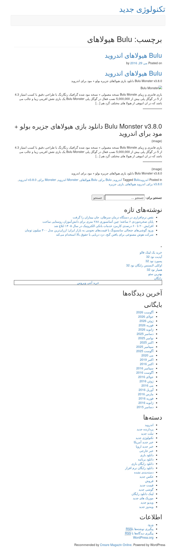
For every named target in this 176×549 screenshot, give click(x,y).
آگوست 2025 (144, 351)
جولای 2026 (145, 316)
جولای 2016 (145, 377)
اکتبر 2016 (146, 364)
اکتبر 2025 (146, 342)
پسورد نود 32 (154, 261)
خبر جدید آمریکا (143, 442)
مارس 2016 (145, 394)
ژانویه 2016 (145, 402)
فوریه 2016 (146, 398)
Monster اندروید (68, 179)
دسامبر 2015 (145, 407)
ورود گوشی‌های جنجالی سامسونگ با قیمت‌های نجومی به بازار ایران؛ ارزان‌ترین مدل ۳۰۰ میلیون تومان (89, 230)
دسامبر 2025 (145, 333)
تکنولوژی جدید (142, 8)
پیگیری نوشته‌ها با (139, 529)
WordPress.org (143, 537)
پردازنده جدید (145, 429)
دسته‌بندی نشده (143, 472)
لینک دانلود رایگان (142, 493)
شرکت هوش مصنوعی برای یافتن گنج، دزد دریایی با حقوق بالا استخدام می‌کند (104, 234)
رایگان (158, 278)
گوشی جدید (146, 489)
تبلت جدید (147, 433)
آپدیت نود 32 (154, 256)
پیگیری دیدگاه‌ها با (139, 533)
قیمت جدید (146, 485)
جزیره (113, 184)
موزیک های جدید (143, 498)
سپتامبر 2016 (144, 368)
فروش (149, 481)
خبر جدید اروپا (144, 446)
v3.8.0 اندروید (27, 179)
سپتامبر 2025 (144, 346)
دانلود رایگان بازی (142, 463)
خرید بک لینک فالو (151, 252)
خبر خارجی (146, 450)
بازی (121, 184)
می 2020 (147, 355)
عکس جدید (146, 476)
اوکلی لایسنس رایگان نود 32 (144, 265)
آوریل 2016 (146, 389)
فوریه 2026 (146, 325)
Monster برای (47, 179)
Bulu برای (105, 179)
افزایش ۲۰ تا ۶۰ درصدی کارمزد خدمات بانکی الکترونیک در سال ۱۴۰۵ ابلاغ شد (103, 226)
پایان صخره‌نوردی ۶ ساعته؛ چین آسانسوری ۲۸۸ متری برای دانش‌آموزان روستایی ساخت (97, 221)
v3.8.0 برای (154, 184)
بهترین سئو (155, 274)
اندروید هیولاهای (135, 184)
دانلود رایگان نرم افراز (139, 468)
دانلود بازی (146, 455)
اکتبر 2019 (146, 359)
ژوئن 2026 (146, 321)
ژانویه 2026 (145, 329)
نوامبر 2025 (145, 338)
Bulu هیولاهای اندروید (133, 55)
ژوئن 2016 (146, 381)
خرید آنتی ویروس (88, 282)
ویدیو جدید (147, 502)
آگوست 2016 (144, 372)
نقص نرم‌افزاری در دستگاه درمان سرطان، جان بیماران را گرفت (113, 217)
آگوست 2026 (144, 312)
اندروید (144, 179)
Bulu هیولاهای (88, 179)
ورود (150, 524)
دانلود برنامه (145, 459)
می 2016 (147, 385)
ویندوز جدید (146, 506)
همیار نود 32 (154, 269)
